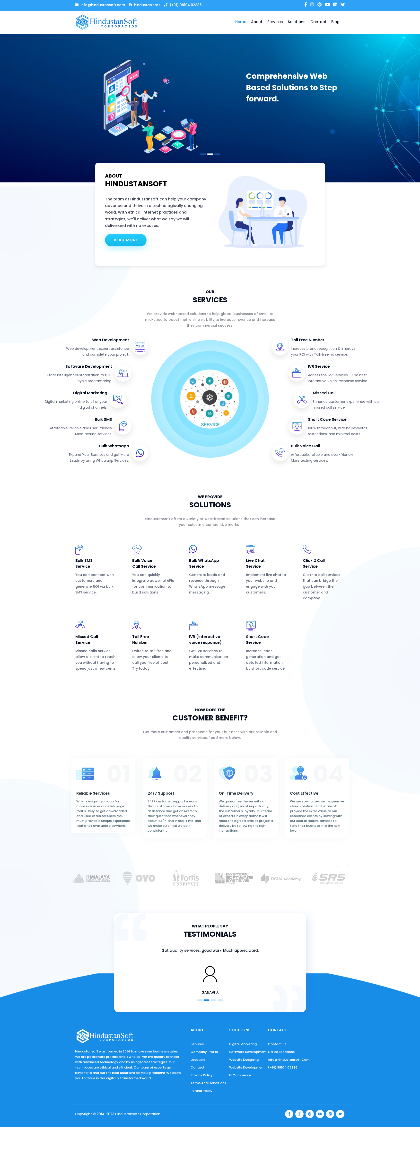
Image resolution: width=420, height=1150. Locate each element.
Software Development (248, 1052)
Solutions (297, 21)
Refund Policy (201, 1090)
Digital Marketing (243, 1044)
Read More (126, 240)
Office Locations (281, 1052)
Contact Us (277, 1044)
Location (198, 1059)
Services (275, 21)
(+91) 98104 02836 (282, 1067)
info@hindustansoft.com (288, 1059)
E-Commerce (240, 1075)
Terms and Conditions (208, 1083)
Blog (335, 21)
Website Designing (244, 1059)
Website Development (247, 1067)
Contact (318, 21)
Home (240, 21)
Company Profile (204, 1052)
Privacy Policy (202, 1075)
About (256, 21)
